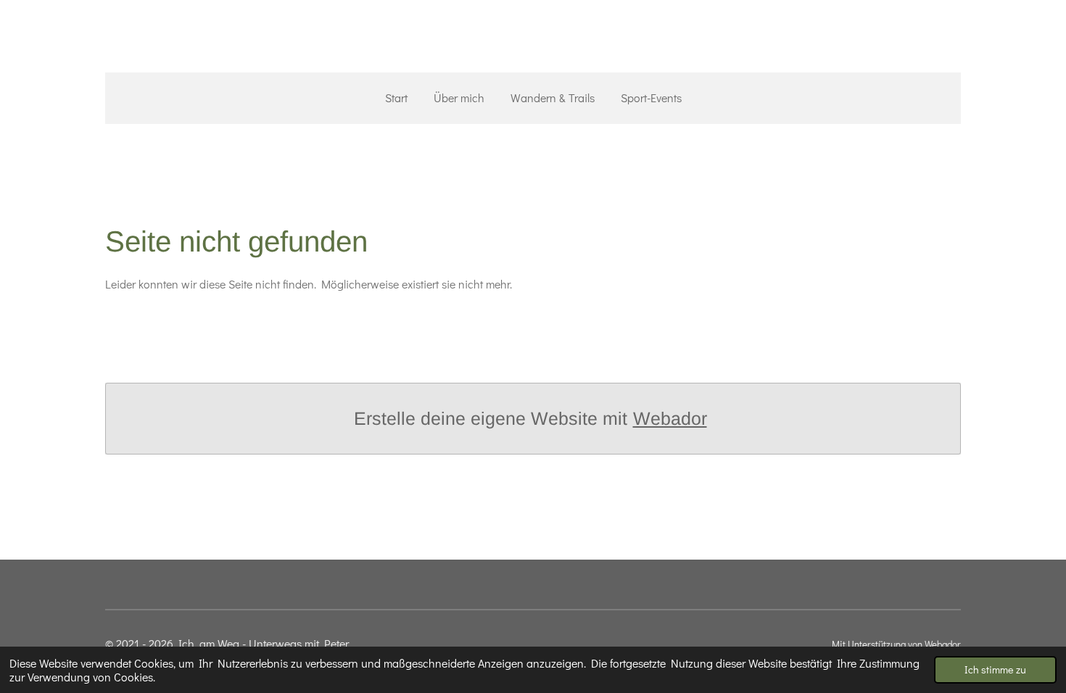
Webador (670, 418)
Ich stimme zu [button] (995, 669)
